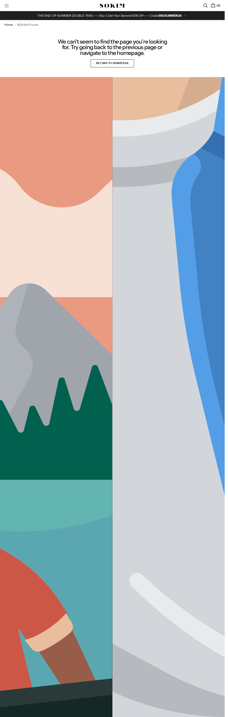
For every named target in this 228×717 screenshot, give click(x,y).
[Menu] (7, 5)
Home (8, 24)
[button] (205, 5)
